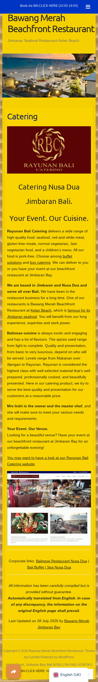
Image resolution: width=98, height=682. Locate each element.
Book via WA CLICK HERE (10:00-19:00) (49, 6)
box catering (40, 262)
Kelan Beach (41, 310)
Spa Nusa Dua (59, 567)
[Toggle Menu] (87, 7)
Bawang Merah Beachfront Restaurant (51, 23)
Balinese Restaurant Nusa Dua (61, 561)
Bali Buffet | (37, 567)
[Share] (13, 671)
